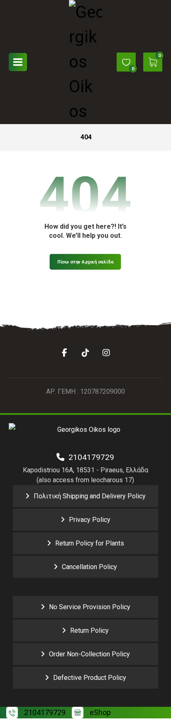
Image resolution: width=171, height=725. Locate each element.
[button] (18, 62)
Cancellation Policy (89, 567)
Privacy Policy (89, 520)
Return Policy (89, 630)
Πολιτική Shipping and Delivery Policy (90, 496)
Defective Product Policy (89, 678)
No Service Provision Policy (89, 607)
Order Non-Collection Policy (89, 654)
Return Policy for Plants (89, 543)
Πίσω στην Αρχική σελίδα (85, 261)
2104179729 (89, 457)
